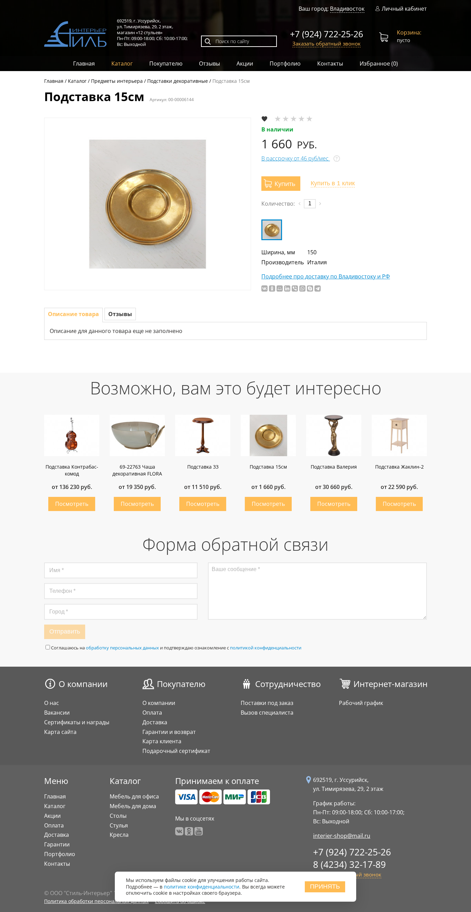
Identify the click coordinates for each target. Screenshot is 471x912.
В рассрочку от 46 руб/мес (295, 158)
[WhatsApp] (302, 288)
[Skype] (310, 288)
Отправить (64, 631)
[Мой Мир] (280, 288)
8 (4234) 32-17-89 (349, 864)
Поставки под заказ (267, 703)
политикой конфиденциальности (265, 648)
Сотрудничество (288, 683)
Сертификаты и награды (76, 722)
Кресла (119, 835)
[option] (147, 204)
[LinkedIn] (287, 288)
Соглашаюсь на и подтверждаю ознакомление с (176, 648)
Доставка (154, 722)
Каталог (122, 63)
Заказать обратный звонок (326, 43)
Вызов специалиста (267, 712)
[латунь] (271, 229)
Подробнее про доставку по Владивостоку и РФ (325, 276)
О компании (83, 683)
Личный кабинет (404, 8)
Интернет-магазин (390, 683)
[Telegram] (317, 288)
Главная (84, 63)
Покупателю (165, 63)
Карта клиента (161, 741)
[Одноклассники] (272, 288)
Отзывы (209, 63)
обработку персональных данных (122, 648)
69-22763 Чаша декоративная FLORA (137, 470)
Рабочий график (361, 703)
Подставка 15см (268, 466)
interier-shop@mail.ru (341, 836)
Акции (245, 63)
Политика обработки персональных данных (96, 901)
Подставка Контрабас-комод (72, 470)
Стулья (119, 825)
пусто (409, 36)
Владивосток (347, 8)
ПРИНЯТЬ (325, 886)
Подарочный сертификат (176, 751)
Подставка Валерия (334, 466)
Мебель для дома (133, 806)
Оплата (152, 712)
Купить (71, 504)
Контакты (330, 63)
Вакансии (57, 712)
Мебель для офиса (134, 796)
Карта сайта (60, 732)
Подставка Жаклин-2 (399, 466)
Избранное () (379, 63)
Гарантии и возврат (169, 732)
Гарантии (57, 844)
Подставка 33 (203, 466)
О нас (51, 703)
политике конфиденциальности (201, 886)
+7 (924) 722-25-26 (326, 34)
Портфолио (285, 63)
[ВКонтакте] (264, 288)
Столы (118, 816)
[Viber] (295, 288)
